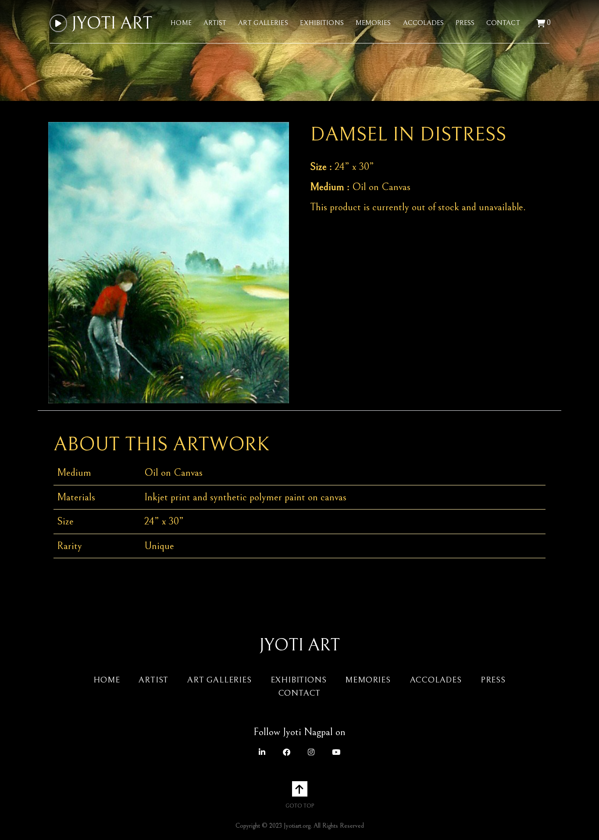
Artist (215, 23)
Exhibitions (322, 23)
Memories (373, 23)
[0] (540, 24)
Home (181, 23)
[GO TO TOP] (299, 789)
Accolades (423, 23)
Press (465, 23)
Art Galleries (263, 23)
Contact (503, 23)
